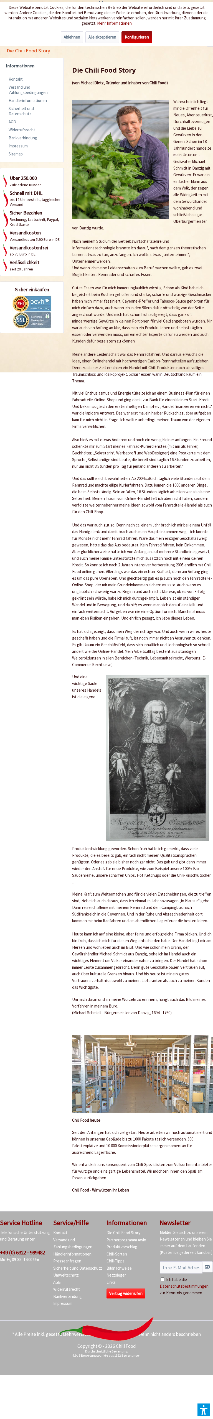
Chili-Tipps (115, 1261)
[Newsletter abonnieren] (207, 1266)
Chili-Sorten (116, 1254)
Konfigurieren (137, 37)
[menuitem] (28, 50)
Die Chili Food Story (123, 1232)
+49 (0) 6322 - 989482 (22, 1252)
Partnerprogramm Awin (126, 1239)
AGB (12, 121)
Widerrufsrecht (22, 129)
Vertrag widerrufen (126, 1293)
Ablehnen (72, 37)
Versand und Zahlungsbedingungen (28, 90)
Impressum (18, 146)
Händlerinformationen (28, 100)
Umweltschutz (66, 1275)
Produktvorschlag (121, 1246)
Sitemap (16, 154)
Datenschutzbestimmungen (184, 1286)
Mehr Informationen (114, 23)
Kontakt (16, 79)
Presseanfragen (67, 1261)
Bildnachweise (119, 1268)
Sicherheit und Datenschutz (21, 111)
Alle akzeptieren (102, 37)
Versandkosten (121, 1334)
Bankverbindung (23, 137)
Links (111, 1282)
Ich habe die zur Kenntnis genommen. (184, 1286)
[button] (203, 1409)
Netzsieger (116, 1275)
